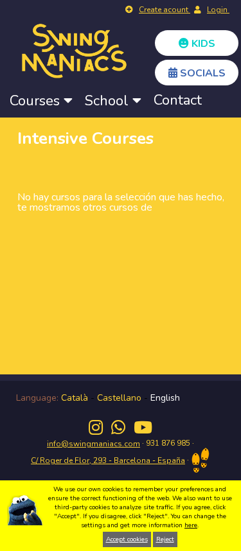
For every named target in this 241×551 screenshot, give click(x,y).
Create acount (164, 9)
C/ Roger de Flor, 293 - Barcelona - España (108, 460)
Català (74, 398)
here (190, 525)
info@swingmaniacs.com (93, 444)
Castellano (119, 398)
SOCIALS (201, 73)
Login (218, 9)
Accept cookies (127, 539)
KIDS (202, 44)
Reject (165, 539)
